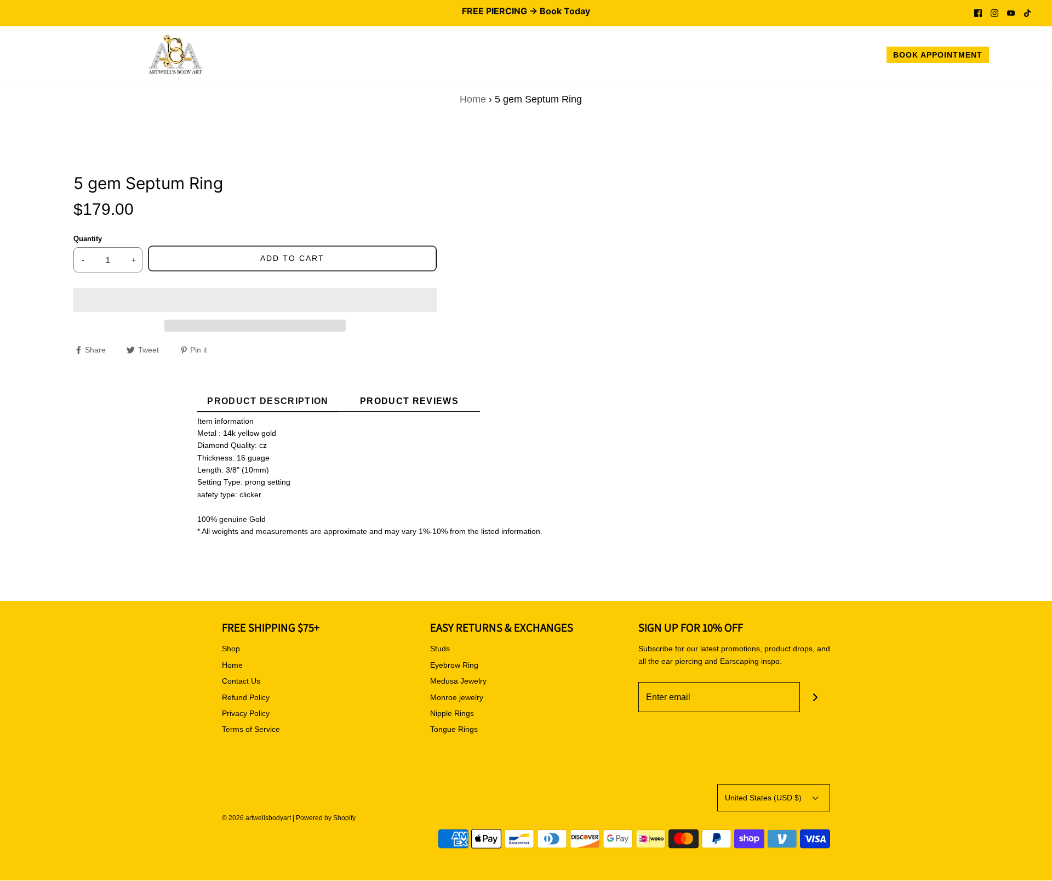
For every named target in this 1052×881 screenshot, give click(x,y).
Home (473, 99)
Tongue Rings (454, 729)
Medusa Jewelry (458, 681)
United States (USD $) (764, 797)
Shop (231, 648)
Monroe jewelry (456, 697)
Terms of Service (251, 729)
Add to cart (292, 258)
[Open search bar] (1009, 56)
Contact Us (241, 681)
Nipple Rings (452, 713)
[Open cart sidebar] (1032, 56)
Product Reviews (409, 401)
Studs (440, 648)
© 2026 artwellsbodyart (256, 818)
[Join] (815, 697)
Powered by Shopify (326, 818)
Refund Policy (246, 697)
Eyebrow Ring (454, 665)
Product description (267, 401)
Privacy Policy (246, 713)
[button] (255, 300)
